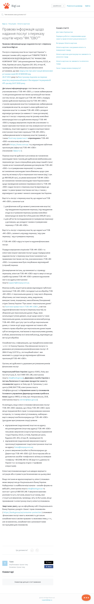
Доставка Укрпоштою (64, 32)
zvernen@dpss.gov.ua (28, 399)
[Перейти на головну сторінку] (6, 6)
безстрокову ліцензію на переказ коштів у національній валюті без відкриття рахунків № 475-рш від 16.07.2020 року (26, 80)
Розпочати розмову (74, 6)
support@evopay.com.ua (19, 282)
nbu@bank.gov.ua (15, 378)
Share (50, 567)
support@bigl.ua (47, 600)
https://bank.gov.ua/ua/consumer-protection (22, 512)
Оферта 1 (17, 150)
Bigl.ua (4, 24)
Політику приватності (18, 138)
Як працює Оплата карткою (66, 43)
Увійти (87, 6)
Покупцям (12, 24)
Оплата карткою (23, 24)
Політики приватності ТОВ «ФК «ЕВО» (21, 306)
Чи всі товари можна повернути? (68, 68)
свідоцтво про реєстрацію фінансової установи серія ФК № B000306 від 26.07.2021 (27, 74)
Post (50, 562)
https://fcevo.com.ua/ (19, 144)
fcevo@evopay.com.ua (23, 447)
